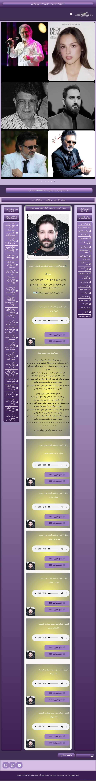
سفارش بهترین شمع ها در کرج (11, 217)
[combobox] (59, 14)
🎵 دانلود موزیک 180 (57, 335)
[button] (92, 756)
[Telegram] (19, 765)
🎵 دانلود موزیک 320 (57, 341)
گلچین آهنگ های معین (84, 210)
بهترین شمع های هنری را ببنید (11, 210)
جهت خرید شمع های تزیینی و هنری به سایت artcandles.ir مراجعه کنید (49, 191)
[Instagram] (5, 765)
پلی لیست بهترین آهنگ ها (85, 217)
